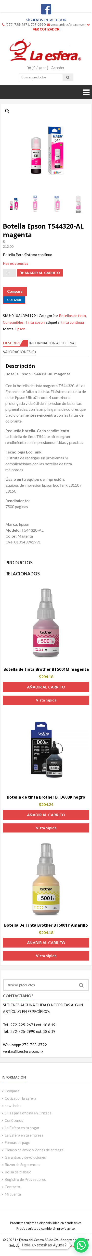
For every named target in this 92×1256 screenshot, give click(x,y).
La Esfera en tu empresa (24, 1135)
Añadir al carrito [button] (46, 687)
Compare (12, 1091)
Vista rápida (46, 700)
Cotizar (14, 300)
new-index (13, 1105)
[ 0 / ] (39, 67)
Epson (20, 329)
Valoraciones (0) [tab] (19, 352)
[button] (7, 111)
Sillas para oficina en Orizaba (28, 1113)
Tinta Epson (35, 322)
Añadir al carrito (42, 273)
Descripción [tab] (15, 343)
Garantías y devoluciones (25, 1157)
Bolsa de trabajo (18, 1172)
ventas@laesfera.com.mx (68, 25)
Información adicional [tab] (53, 343)
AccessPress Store (69, 1245)
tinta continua (72, 322)
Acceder (58, 67)
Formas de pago (17, 1142)
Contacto (12, 1186)
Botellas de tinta (72, 315)
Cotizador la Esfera (20, 1098)
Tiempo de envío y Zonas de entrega (34, 1150)
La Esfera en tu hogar (22, 1127)
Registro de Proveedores (25, 1179)
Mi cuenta (13, 1194)
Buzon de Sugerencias (22, 1164)
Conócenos (14, 1120)
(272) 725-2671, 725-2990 (25, 25)
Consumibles (13, 322)
